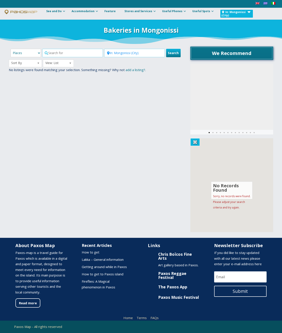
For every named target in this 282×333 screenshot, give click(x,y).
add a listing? (135, 70)
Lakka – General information (103, 259)
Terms (142, 318)
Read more (28, 303)
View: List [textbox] (52, 63)
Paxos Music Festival (178, 297)
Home (128, 318)
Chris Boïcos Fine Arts (175, 256)
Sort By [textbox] (16, 63)
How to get (90, 252)
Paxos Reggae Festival (172, 275)
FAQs (154, 318)
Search (174, 53)
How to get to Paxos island (102, 274)
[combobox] (25, 63)
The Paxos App (172, 286)
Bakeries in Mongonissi (141, 30)
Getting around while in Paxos (104, 267)
